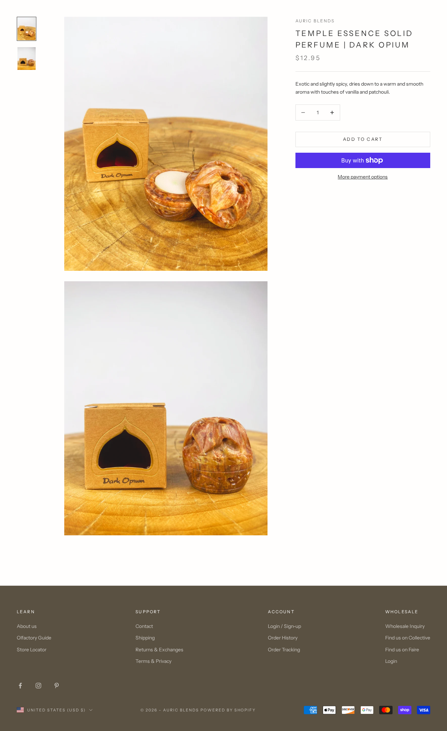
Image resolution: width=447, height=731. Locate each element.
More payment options (363, 177)
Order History (283, 638)
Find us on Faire (402, 649)
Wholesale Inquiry (405, 626)
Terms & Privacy (153, 661)
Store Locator (31, 649)
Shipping (145, 638)
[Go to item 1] (26, 29)
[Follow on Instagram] (38, 685)
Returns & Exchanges (159, 649)
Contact (144, 626)
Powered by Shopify (228, 710)
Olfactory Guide (34, 638)
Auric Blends (315, 20)
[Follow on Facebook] (20, 685)
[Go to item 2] (26, 58)
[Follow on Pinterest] (56, 685)
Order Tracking (284, 649)
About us (27, 626)
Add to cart (363, 139)
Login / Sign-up (284, 626)
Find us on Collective (407, 638)
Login (391, 661)
